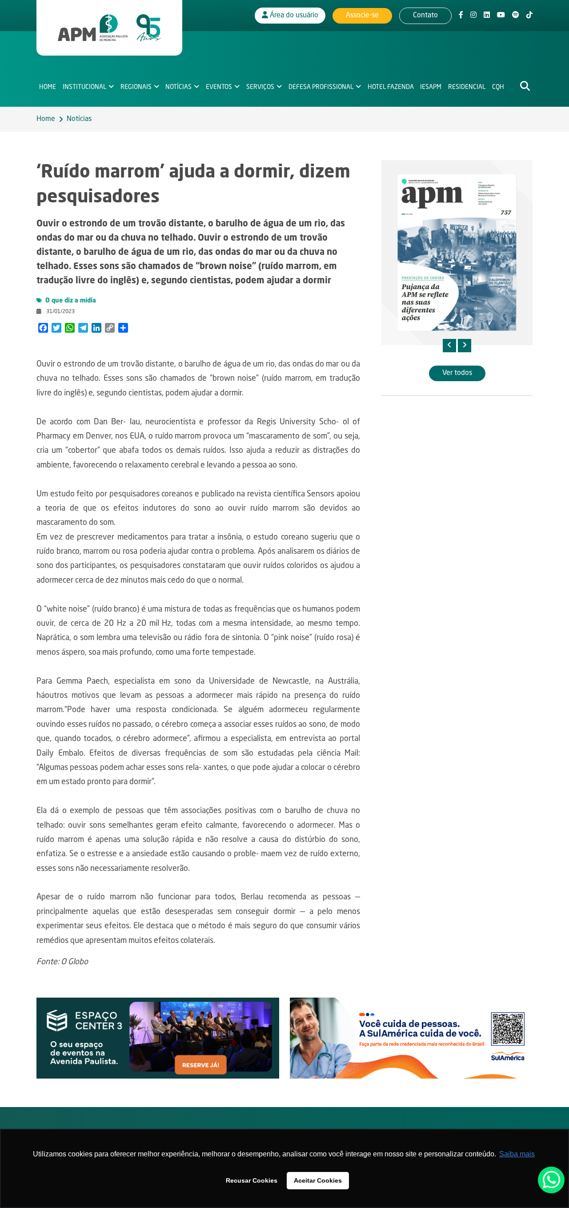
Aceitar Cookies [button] (318, 1180)
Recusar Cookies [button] (251, 1180)
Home (47, 87)
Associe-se (362, 15)
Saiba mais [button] (517, 1154)
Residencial (466, 87)
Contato (425, 15)
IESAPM (430, 87)
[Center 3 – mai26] (157, 1038)
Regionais (136, 87)
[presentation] (449, 345)
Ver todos (457, 373)
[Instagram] (473, 15)
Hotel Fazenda (391, 87)
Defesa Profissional (321, 87)
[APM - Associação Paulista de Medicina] (109, 28)
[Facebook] (461, 15)
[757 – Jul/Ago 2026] (457, 252)
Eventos (219, 87)
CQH (498, 87)
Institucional (84, 87)
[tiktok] (529, 15)
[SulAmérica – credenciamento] (411, 1038)
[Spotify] (515, 15)
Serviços (260, 87)
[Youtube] (501, 15)
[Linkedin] (487, 15)
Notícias (178, 87)
